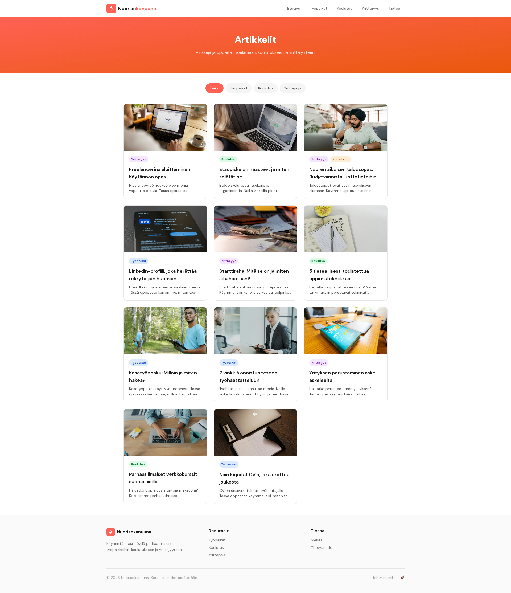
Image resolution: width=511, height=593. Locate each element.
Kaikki (214, 88)
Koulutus (344, 8)
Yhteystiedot (322, 547)
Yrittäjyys (370, 8)
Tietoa (394, 8)
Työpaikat (318, 8)
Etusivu (293, 8)
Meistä (317, 540)
